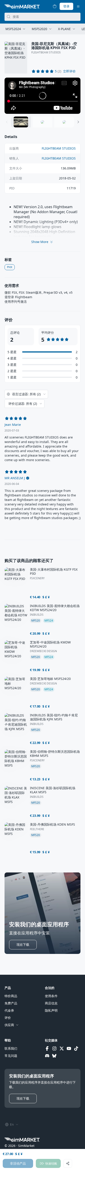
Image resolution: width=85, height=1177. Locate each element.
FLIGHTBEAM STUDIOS (46, 52)
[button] (69, 71)
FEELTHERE (37, 829)
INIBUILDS (37, 615)
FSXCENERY (37, 578)
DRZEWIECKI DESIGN (43, 651)
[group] (42, 96)
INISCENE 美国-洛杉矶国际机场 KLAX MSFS (52, 790)
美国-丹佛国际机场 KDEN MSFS (52, 824)
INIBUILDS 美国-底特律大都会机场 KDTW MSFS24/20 (55, 608)
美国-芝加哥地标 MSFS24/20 (50, 679)
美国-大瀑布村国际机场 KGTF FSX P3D (54, 571)
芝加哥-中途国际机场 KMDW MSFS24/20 (50, 644)
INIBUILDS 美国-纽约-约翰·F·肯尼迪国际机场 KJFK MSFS (54, 717)
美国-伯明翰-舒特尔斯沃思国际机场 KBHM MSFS (55, 754)
